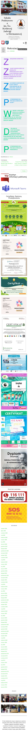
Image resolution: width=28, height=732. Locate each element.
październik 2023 (5, 600)
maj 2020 (3, 638)
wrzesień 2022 (4, 626)
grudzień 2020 (4, 629)
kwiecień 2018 (4, 682)
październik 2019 (5, 653)
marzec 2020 (4, 642)
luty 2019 (3, 664)
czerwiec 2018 (4, 678)
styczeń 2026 (4, 544)
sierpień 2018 (4, 676)
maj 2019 (3, 660)
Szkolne (11, 156)
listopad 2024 (4, 573)
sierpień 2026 (4, 528)
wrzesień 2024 (4, 577)
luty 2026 (3, 542)
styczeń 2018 (4, 687)
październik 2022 (5, 624)
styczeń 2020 (4, 647)
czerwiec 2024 (4, 582)
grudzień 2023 (4, 595)
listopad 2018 (4, 669)
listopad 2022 (4, 622)
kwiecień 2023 (4, 611)
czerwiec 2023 (4, 606)
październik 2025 (5, 551)
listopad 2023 (4, 597)
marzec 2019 (4, 662)
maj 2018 (3, 680)
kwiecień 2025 (4, 562)
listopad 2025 (4, 548)
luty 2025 (3, 566)
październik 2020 (5, 631)
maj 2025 (3, 559)
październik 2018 (5, 671)
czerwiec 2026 (4, 533)
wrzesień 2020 (4, 633)
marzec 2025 (4, 564)
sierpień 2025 (4, 555)
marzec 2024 (4, 588)
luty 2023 (3, 615)
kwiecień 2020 (4, 640)
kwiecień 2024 (4, 586)
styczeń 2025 (4, 568)
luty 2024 (3, 591)
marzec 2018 (4, 685)
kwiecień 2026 (4, 537)
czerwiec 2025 (4, 557)
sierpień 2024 (4, 580)
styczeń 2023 (4, 618)
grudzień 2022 (4, 620)
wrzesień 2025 (4, 553)
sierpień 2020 (4, 635)
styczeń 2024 (4, 593)
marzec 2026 (4, 539)
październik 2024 (5, 575)
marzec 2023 (4, 613)
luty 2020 (3, 644)
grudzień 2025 (4, 546)
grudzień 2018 (4, 667)
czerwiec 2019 (4, 658)
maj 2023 (3, 609)
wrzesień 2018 (4, 673)
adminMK (12, 51)
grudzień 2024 (4, 571)
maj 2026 (3, 535)
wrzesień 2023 (4, 602)
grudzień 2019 (4, 649)
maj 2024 (3, 584)
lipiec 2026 (3, 530)
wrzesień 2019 (4, 655)
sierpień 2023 (4, 604)
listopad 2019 (4, 651)
